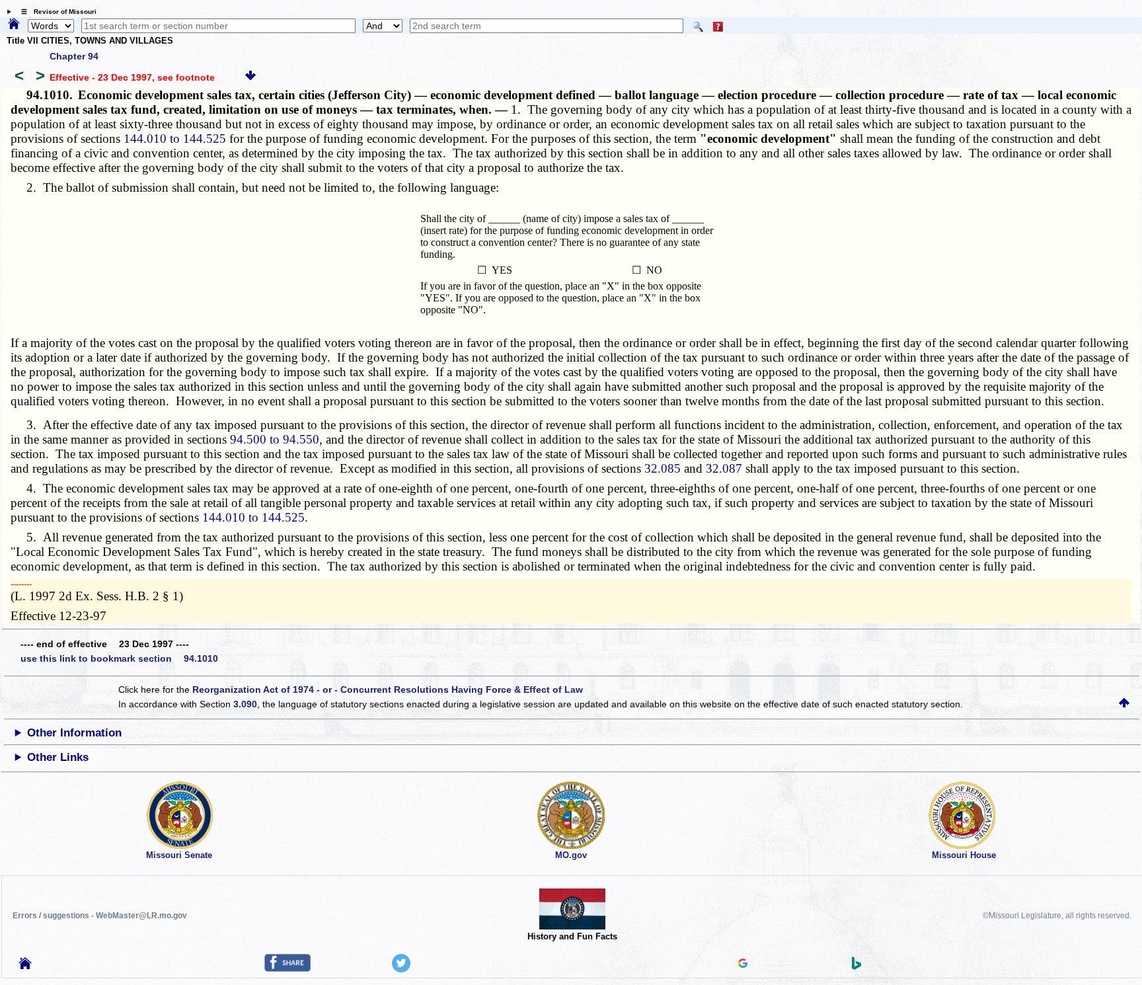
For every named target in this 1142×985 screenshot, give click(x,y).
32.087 (724, 468)
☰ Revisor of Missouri (55, 11)
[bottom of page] (250, 77)
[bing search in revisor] (856, 966)
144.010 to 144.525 (175, 138)
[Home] (14, 24)
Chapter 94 (74, 56)
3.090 (245, 704)
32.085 (662, 468)
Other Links (58, 757)
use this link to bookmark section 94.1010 (119, 658)
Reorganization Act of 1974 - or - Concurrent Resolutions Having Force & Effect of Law (387, 689)
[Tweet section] (401, 969)
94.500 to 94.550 (274, 439)
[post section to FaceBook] (287, 968)
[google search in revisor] (742, 964)
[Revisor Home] (25, 966)
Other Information (74, 733)
